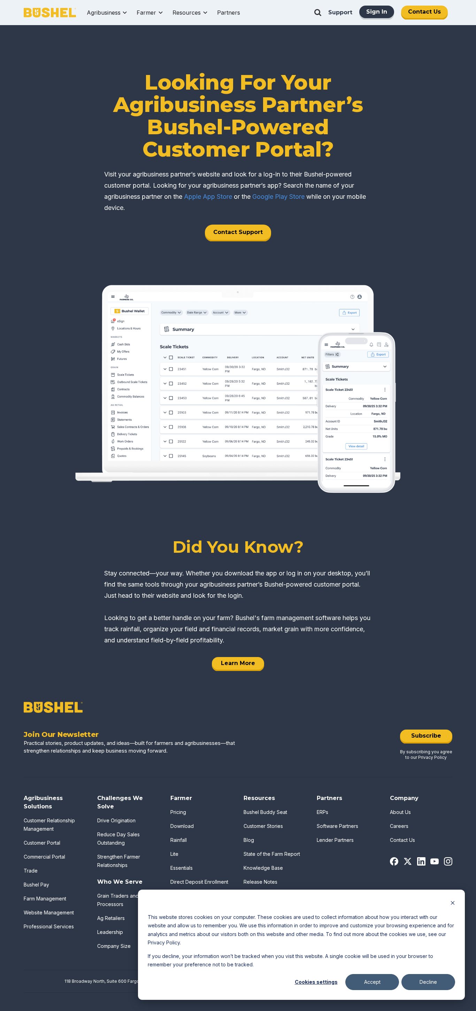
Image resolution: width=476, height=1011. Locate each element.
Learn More (238, 663)
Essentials (181, 868)
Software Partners (337, 826)
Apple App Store (208, 196)
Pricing (178, 812)
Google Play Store (278, 196)
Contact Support (238, 232)
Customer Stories (263, 826)
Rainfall (178, 840)
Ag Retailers (111, 918)
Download (182, 826)
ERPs (322, 812)
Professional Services (49, 926)
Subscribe (426, 735)
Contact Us (424, 11)
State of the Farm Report (272, 854)
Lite (174, 854)
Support (340, 12)
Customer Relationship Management (49, 824)
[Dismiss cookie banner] (452, 903)
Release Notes (260, 882)
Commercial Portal (44, 857)
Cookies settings (316, 982)
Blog (249, 840)
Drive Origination (116, 820)
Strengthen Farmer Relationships (118, 861)
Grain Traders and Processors (118, 900)
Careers (399, 826)
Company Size (114, 946)
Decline (428, 982)
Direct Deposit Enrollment (199, 882)
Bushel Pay (36, 885)
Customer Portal (42, 843)
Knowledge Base (263, 868)
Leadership (110, 932)
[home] (50, 13)
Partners (228, 12)
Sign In (376, 11)
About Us (400, 812)
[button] (107, 12)
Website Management (49, 912)
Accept (372, 982)
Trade (31, 871)
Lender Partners (335, 840)
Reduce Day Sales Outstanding (118, 838)
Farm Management (45, 898)
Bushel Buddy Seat (265, 812)
